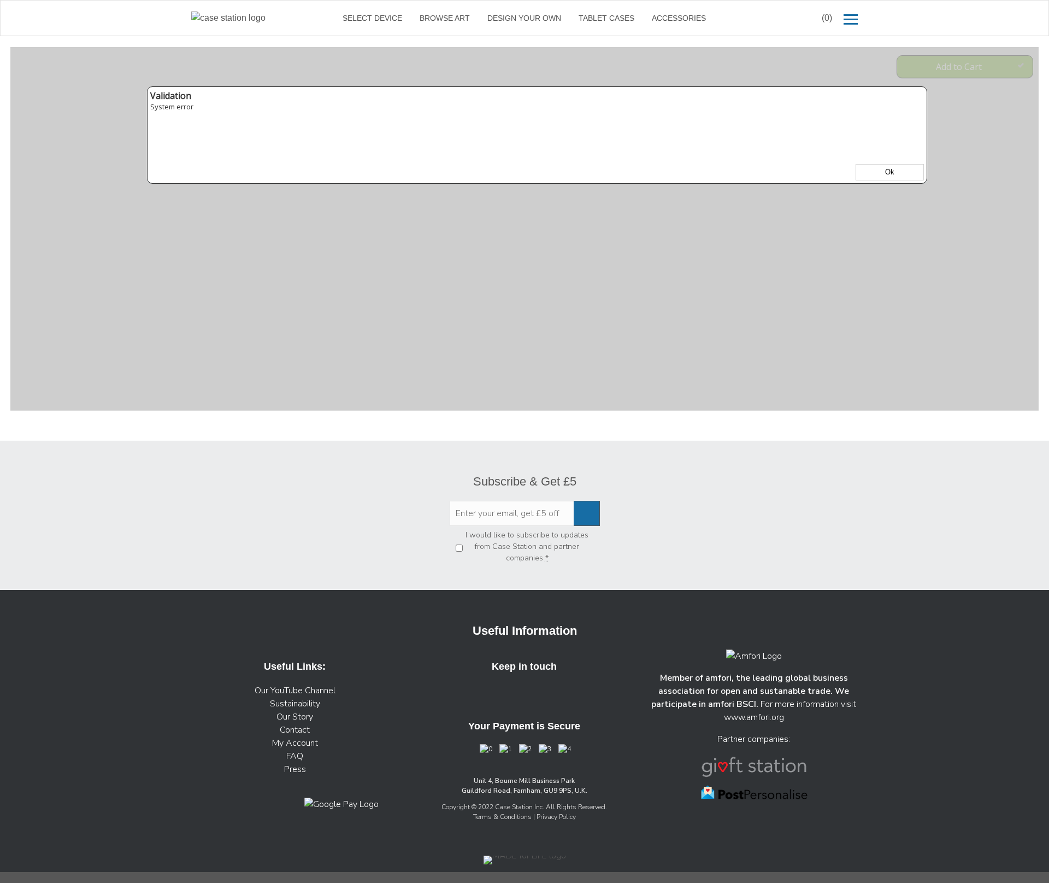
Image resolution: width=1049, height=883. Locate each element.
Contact (295, 730)
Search (785, 18)
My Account (295, 743)
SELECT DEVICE (372, 18)
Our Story (294, 717)
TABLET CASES (606, 18)
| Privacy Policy (554, 816)
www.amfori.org (754, 717)
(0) (827, 17)
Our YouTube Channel (295, 691)
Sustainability (295, 704)
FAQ (294, 756)
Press (295, 769)
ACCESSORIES (679, 18)
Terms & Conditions (503, 816)
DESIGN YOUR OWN (524, 18)
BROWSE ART (445, 18)
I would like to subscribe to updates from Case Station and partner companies (526, 546)
